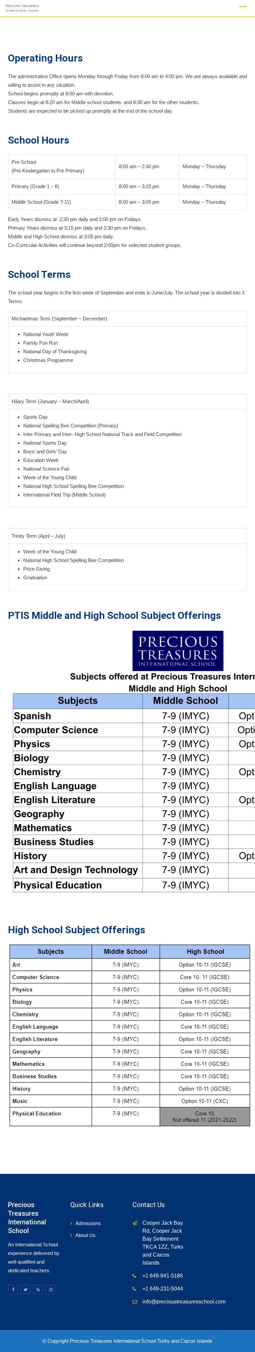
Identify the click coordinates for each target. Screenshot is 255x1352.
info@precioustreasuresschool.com (183, 1301)
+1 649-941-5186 (162, 1276)
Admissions (88, 1223)
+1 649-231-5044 (162, 1289)
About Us (85, 1235)
